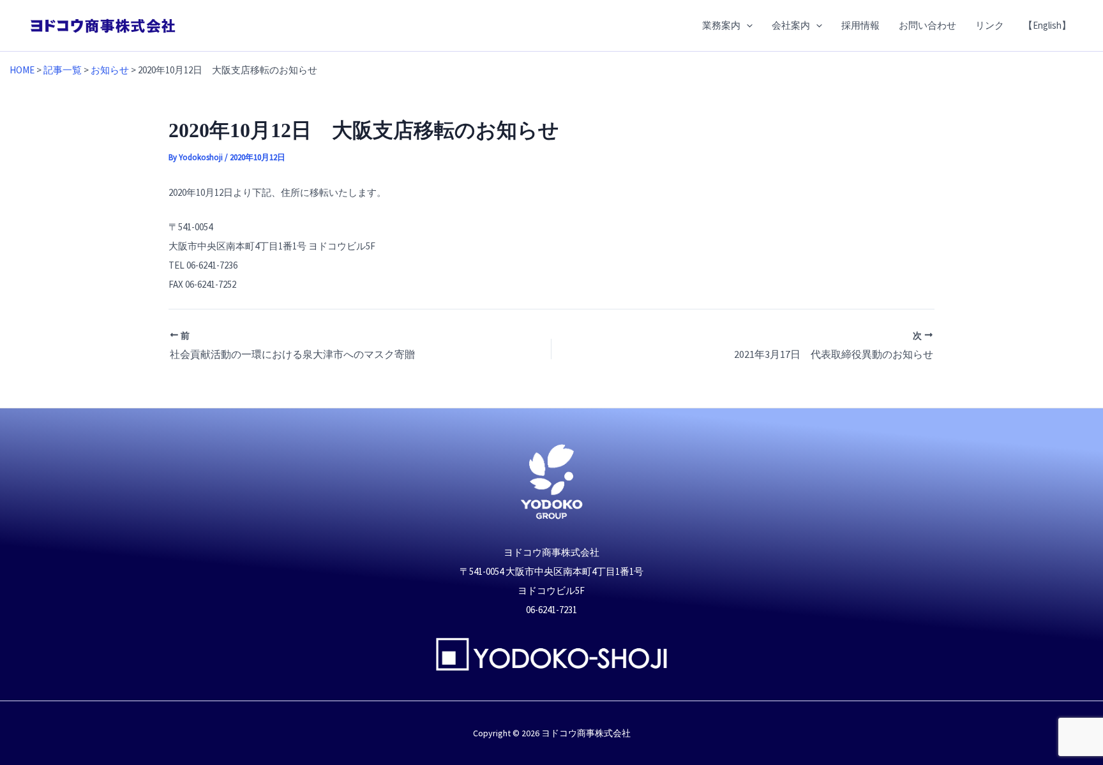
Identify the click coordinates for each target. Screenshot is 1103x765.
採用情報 (860, 25)
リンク (989, 25)
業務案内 (721, 25)
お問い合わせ (927, 25)
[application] (746, 25)
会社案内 (791, 25)
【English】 (1047, 25)
